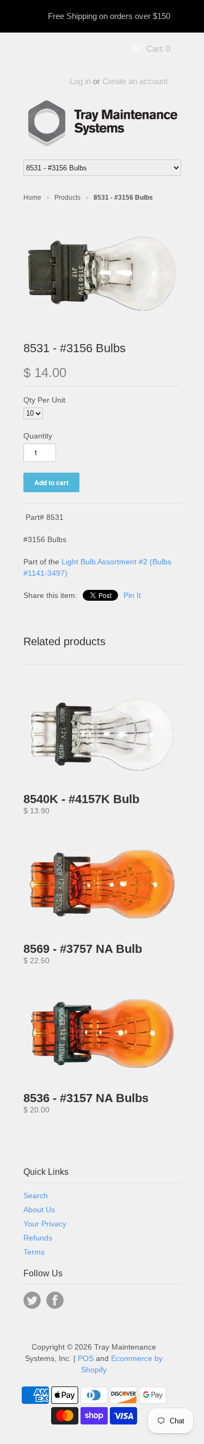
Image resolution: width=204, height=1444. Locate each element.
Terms (34, 1252)
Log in (80, 81)
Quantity (37, 435)
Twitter (32, 1300)
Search (35, 1195)
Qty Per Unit (44, 400)
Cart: (158, 48)
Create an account (135, 81)
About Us (39, 1209)
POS (86, 1358)
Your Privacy (44, 1223)
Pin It (132, 595)
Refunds (37, 1237)
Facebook (55, 1300)
